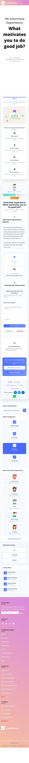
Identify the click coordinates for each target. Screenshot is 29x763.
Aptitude (3, 634)
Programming (5, 645)
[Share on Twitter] (19, 392)
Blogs (3, 660)
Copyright (13, 745)
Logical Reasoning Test (8, 678)
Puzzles (3, 649)
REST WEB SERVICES (8, 706)
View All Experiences (14, 539)
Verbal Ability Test (6, 674)
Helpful (9, 331)
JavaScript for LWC (6, 717)
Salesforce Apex (6, 713)
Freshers (21, 385)
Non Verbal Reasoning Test (9, 685)
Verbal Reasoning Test (7, 681)
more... (3, 696)
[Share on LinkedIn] (23, 392)
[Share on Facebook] (15, 392)
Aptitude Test (5, 670)
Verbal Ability (5, 641)
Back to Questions (15, 372)
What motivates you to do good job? (15, 59)
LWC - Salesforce (6, 710)
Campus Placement (6, 693)
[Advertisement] (14, 77)
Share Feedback (14, 388)
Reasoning (4, 638)
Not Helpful (20, 331)
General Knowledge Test (8, 689)
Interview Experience (11, 385)
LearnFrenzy (14, 743)
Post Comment (15, 325)
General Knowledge (7, 653)
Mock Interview (5, 657)
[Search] (24, 410)
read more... (5, 721)
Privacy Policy (22, 745)
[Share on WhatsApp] (14, 396)
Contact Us (5, 745)
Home (10, 58)
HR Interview (16, 58)
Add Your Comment (15, 367)
